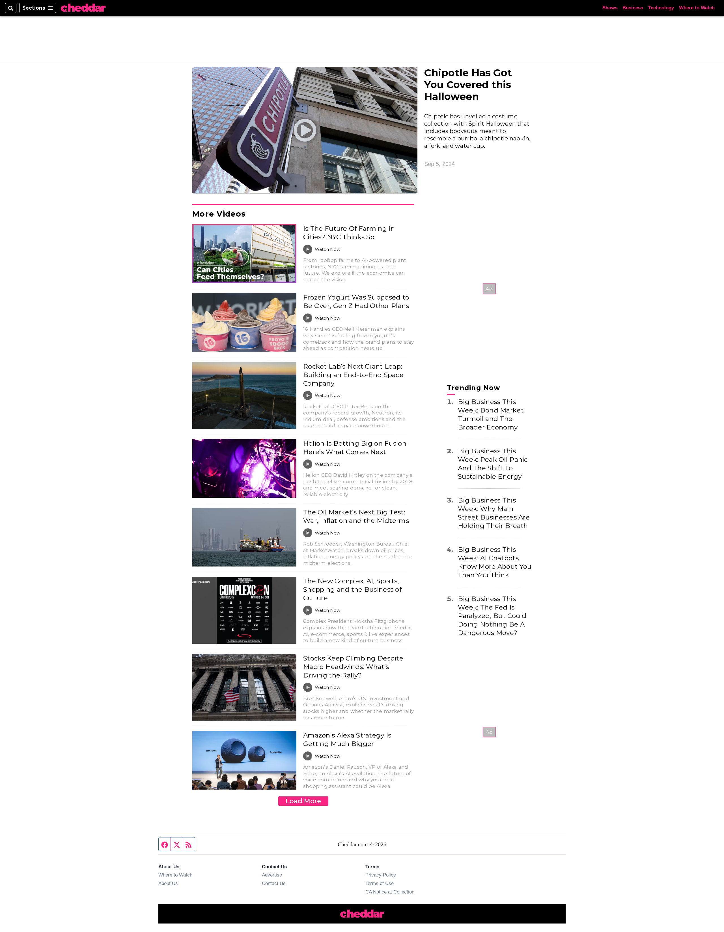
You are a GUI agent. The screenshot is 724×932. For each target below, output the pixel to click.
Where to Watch (697, 7)
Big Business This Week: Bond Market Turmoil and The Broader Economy (491, 414)
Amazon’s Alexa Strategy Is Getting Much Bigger (347, 739)
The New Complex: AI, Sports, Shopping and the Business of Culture (352, 589)
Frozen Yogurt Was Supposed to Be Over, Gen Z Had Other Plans (356, 301)
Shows (609, 7)
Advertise (272, 875)
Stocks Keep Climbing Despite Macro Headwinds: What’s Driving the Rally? (353, 666)
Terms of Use (379, 883)
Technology (661, 7)
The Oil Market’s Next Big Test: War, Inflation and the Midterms (356, 516)
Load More (303, 801)
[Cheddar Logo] (83, 8)
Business (632, 7)
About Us (168, 883)
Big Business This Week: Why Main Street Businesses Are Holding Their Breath (494, 513)
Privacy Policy (380, 875)
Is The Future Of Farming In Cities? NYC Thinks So (349, 233)
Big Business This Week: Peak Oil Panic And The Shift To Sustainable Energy (493, 463)
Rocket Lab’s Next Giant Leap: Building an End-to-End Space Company (353, 374)
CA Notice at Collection (389, 892)
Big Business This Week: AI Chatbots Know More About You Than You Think (494, 562)
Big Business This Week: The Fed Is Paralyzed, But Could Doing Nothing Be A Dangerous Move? (492, 616)
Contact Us (274, 883)
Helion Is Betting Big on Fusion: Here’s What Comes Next (355, 447)
